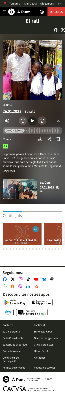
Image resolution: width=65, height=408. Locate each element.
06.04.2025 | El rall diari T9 (20, 240)
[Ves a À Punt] (19, 12)
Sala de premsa (11, 331)
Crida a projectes (43, 344)
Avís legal (39, 357)
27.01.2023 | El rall (49, 189)
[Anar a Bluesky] (45, 279)
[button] (3, 249)
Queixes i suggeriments (47, 338)
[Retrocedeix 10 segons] (23, 120)
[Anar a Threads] (53, 279)
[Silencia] (7, 120)
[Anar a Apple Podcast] (21, 286)
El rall (32, 21)
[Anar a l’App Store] (41, 302)
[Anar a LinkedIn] (28, 286)
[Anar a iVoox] (13, 286)
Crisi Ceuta (30, 3)
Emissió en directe (13, 338)
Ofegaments (47, 3)
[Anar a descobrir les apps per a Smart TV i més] (32, 312)
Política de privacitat (14, 367)
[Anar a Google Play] (15, 302)
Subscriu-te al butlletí (15, 344)
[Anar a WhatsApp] (5, 286)
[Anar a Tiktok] (29, 279)
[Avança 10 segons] (42, 120)
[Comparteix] (50, 139)
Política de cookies (44, 367)
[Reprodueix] (32, 120)
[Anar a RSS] (37, 286)
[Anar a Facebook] (5, 279)
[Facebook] (56, 30)
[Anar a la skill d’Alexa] (8, 312)
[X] (63, 30)
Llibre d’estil (41, 351)
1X (58, 120)
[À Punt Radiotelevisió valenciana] (22, 379)
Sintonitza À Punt (43, 331)
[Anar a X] (13, 279)
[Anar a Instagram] (21, 279)
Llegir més (9, 170)
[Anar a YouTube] (37, 279)
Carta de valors (11, 351)
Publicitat (39, 325)
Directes (56, 11)
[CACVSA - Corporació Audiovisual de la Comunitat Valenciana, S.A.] (29, 388)
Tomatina (15, 3)
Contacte (8, 325)
